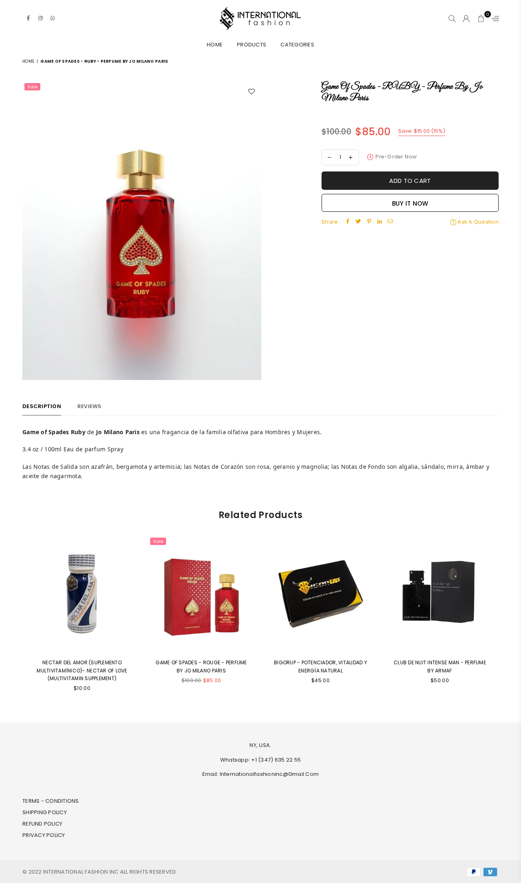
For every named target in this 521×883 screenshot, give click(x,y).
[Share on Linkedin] (379, 222)
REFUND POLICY (42, 824)
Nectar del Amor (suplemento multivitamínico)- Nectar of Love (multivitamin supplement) (82, 670)
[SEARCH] (452, 18)
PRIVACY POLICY (43, 835)
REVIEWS (89, 406)
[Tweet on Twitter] (358, 222)
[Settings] (493, 18)
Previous (17, 619)
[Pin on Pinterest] (369, 222)
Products (251, 44)
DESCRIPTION (41, 406)
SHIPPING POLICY (44, 812)
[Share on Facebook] (348, 222)
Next (504, 619)
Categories (297, 44)
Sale (32, 86)
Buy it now (410, 203)
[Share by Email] (390, 222)
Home (215, 44)
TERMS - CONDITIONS (50, 801)
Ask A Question (477, 222)
